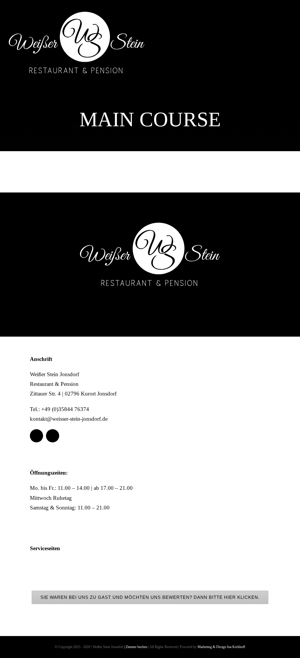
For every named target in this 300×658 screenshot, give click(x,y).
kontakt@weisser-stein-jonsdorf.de (69, 419)
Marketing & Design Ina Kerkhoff (221, 647)
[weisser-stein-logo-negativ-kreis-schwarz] (76, 14)
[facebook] (268, 30)
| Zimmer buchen (135, 647)
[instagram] (284, 30)
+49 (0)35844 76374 (65, 409)
